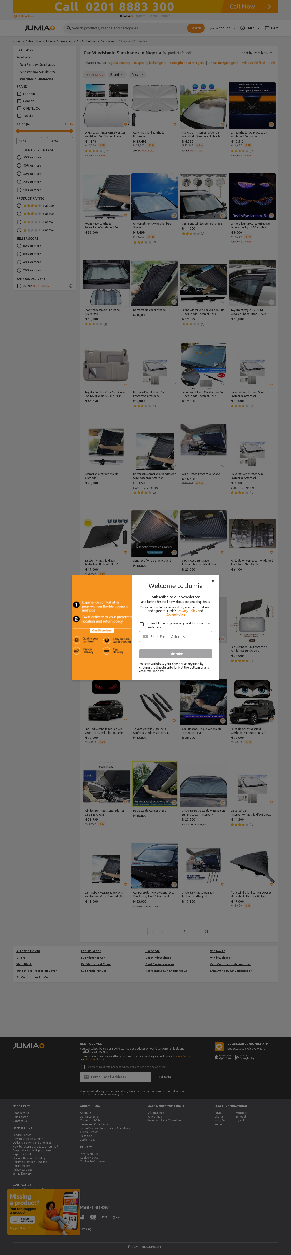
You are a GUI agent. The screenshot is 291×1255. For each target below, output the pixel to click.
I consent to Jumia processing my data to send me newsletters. (178, 625)
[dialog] (145, 627)
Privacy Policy (187, 611)
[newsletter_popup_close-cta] (213, 581)
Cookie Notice (176, 614)
